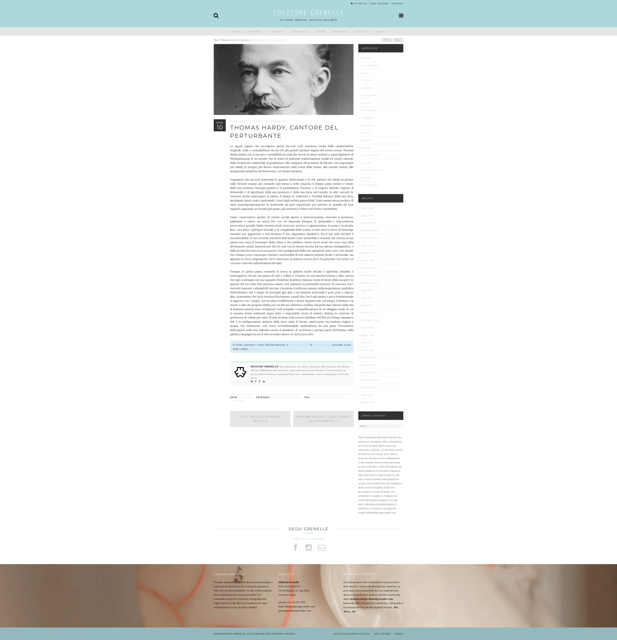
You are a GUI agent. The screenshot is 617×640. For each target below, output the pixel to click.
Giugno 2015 (367, 402)
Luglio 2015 (367, 395)
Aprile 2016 (367, 342)
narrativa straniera (320, 397)
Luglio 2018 (367, 245)
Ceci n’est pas (370, 155)
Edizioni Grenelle (308, 13)
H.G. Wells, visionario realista (260, 418)
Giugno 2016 (367, 335)
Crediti (398, 633)
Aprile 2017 (367, 297)
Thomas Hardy (322, 344)
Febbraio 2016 (368, 357)
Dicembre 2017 (369, 275)
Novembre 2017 (369, 282)
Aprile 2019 (367, 215)
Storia (366, 133)
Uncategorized (369, 185)
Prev (387, 39)
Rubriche (366, 147)
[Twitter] (252, 381)
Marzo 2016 (367, 350)
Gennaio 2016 (368, 365)
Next (398, 39)
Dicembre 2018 (369, 230)
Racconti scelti (299, 344)
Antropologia (370, 65)
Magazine (339, 31)
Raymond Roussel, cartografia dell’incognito (323, 418)
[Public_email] (322, 548)
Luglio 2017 (367, 290)
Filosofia (368, 88)
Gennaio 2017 (368, 312)
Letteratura (244, 39)
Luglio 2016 (367, 327)
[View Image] (351, 112)
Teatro (367, 140)
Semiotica (368, 125)
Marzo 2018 (367, 260)
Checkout (397, 3)
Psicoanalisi (369, 110)
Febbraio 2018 (368, 268)
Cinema (367, 80)
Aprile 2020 (367, 208)
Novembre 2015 (369, 380)
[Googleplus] (260, 381)
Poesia (367, 103)
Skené (366, 177)
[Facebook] (255, 381)
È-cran (367, 162)
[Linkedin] (264, 381)
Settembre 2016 (369, 320)
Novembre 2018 (369, 238)
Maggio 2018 (368, 253)
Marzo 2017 (367, 305)
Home (235, 31)
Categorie (366, 58)
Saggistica (369, 118)
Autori (320, 31)
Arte (365, 73)
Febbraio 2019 (368, 223)
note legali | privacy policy (352, 633)
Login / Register (379, 3)
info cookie (382, 633)
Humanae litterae (229, 39)
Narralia (254, 349)
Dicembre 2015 (369, 372)
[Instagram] (308, 548)
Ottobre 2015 (368, 387)
